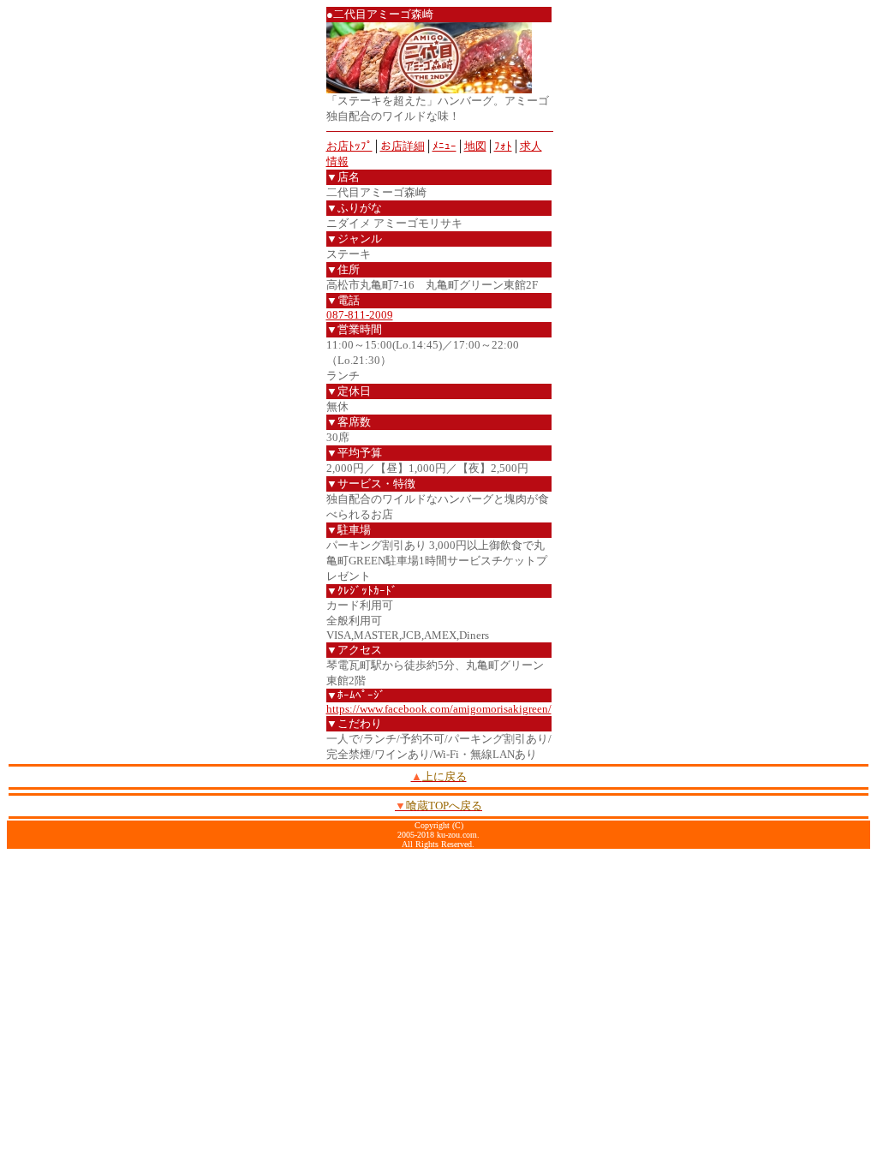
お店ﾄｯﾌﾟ (349, 146)
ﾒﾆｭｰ (444, 146)
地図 (475, 146)
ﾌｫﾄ (503, 146)
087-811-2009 (359, 314)
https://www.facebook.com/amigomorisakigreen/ (439, 708)
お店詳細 (402, 146)
